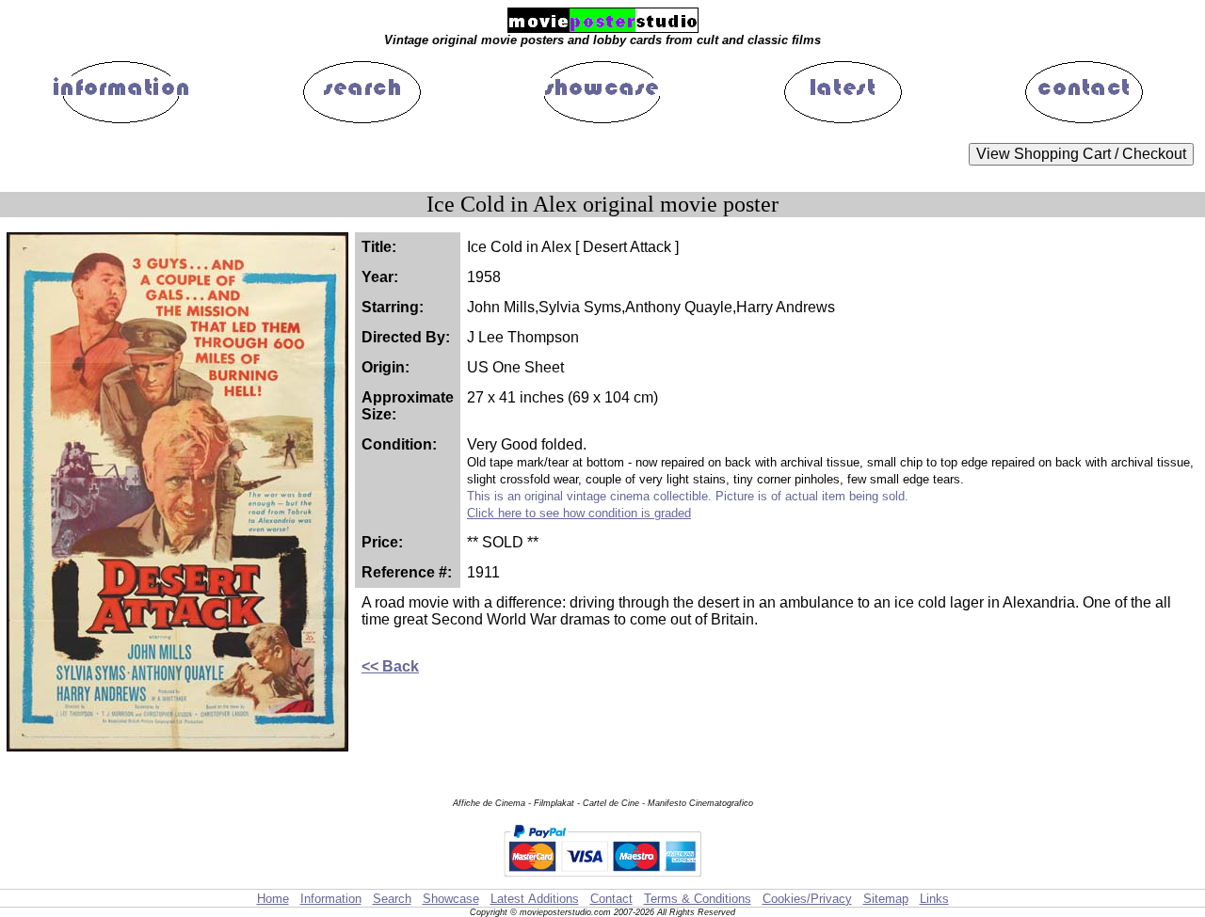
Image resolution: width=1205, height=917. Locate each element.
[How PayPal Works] (602, 880)
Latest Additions (534, 899)
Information (331, 899)
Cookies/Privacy (807, 899)
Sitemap (885, 899)
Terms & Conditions (697, 899)
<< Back (390, 666)
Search (392, 899)
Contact (611, 899)
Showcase (451, 899)
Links (934, 899)
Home (273, 899)
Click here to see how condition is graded (579, 513)
